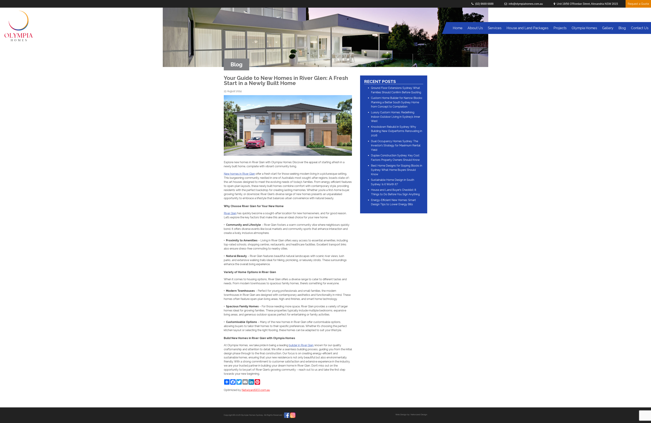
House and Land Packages (527, 28)
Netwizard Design (419, 414)
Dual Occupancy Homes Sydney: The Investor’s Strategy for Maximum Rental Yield (395, 145)
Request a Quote (638, 3)
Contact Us (639, 28)
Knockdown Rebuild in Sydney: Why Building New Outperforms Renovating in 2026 (396, 131)
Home (457, 28)
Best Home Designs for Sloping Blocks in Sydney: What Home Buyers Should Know (396, 170)
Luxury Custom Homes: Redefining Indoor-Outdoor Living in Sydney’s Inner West (395, 117)
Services (494, 28)
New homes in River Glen (239, 173)
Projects (560, 28)
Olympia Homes (584, 28)
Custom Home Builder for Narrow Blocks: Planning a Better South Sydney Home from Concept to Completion (396, 102)
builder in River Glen (301, 345)
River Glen (230, 213)
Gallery (607, 28)
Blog (622, 28)
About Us (475, 28)
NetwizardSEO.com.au (256, 390)
